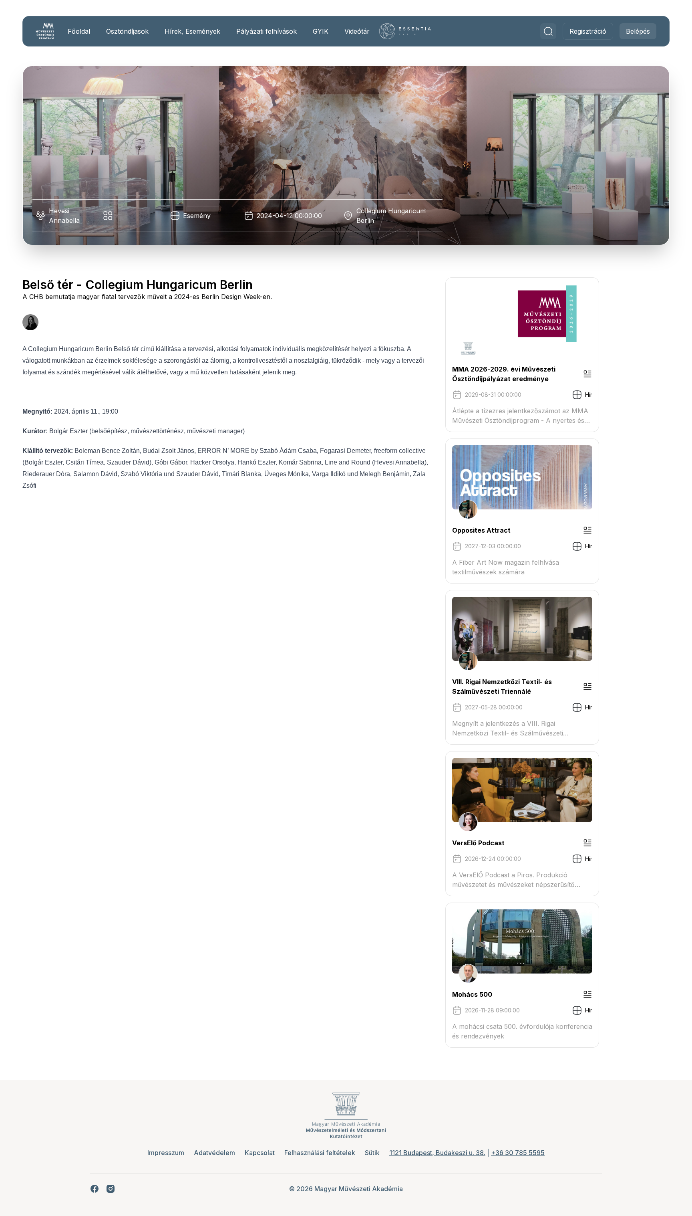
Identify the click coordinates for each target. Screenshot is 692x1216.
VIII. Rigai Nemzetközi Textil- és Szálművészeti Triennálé (502, 686)
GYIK (320, 31)
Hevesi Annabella (64, 215)
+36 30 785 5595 (518, 1153)
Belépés (638, 31)
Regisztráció (587, 31)
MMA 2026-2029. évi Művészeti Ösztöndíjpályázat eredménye (503, 374)
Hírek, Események (192, 31)
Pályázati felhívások (266, 31)
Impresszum (165, 1153)
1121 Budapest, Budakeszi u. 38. (437, 1153)
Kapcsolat (260, 1153)
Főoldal (79, 31)
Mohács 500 (472, 994)
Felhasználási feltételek (319, 1153)
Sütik (372, 1153)
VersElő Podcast (478, 843)
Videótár (357, 31)
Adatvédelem (214, 1153)
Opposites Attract (481, 530)
